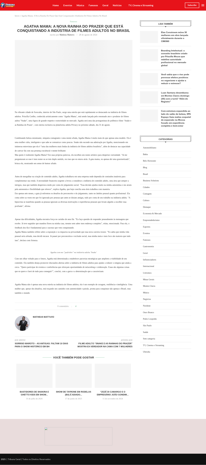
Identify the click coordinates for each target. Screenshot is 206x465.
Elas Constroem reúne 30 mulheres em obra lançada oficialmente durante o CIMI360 (174, 36)
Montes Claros (149, 286)
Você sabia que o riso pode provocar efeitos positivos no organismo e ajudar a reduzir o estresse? (175, 79)
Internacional (148, 266)
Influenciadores (149, 260)
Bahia (145, 154)
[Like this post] (78, 306)
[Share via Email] (90, 306)
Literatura (147, 273)
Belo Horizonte (149, 161)
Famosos (93, 5)
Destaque (147, 207)
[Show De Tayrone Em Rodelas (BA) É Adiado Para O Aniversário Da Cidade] (73, 376)
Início (17, 16)
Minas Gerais (148, 279)
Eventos (67, 5)
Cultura (146, 200)
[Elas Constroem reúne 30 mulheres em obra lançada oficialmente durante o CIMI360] (149, 37)
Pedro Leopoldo (150, 319)
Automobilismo (149, 148)
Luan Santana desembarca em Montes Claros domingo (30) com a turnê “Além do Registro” (175, 97)
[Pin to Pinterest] (87, 306)
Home (56, 5)
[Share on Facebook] (81, 306)
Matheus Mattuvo (67, 35)
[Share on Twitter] (84, 306)
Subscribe (192, 5)
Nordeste (147, 306)
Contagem (147, 194)
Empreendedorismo (151, 220)
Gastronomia (148, 246)
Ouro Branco (148, 312)
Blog (145, 167)
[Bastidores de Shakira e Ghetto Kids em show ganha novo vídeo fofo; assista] (34, 376)
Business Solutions (151, 181)
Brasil (145, 174)
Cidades (146, 187)
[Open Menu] (202, 5)
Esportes (146, 227)
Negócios (147, 299)
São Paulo (147, 325)
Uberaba (146, 352)
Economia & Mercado (152, 213)
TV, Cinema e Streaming (140, 5)
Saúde (145, 332)
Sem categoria (149, 339)
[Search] (181, 5)
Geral (105, 5)
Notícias (117, 5)
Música (80, 5)
